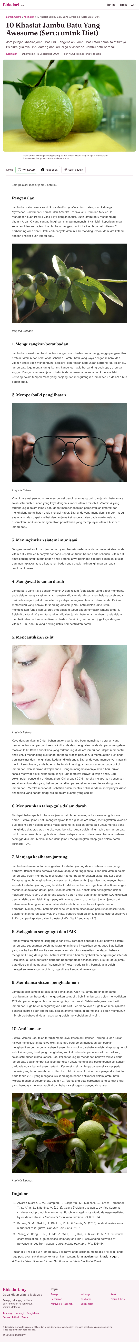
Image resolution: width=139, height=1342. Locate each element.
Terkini (110, 4)
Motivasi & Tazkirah (62, 1303)
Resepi (54, 1294)
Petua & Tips (118, 1299)
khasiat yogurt (109, 1256)
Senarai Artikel (11, 1317)
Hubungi (19, 1313)
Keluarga (85, 1294)
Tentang (7, 1313)
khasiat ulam (85, 1256)
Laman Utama (14, 16)
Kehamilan (56, 1299)
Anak (113, 1294)
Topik (123, 4)
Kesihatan (29, 16)
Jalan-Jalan (87, 1303)
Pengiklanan (33, 1313)
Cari (133, 4)
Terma (25, 1317)
